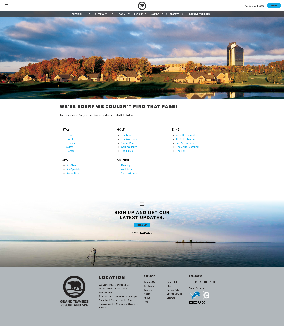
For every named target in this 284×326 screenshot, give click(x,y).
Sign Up (142, 225)
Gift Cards (149, 285)
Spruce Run (127, 143)
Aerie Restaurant (185, 135)
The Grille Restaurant (188, 146)
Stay (65, 129)
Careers (148, 289)
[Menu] (6, 5)
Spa (65, 160)
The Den (180, 150)
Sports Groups (129, 173)
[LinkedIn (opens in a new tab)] (210, 282)
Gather (123, 160)
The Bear (126, 135)
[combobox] (123, 14)
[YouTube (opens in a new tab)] (205, 282)
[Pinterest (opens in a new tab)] (196, 282)
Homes (70, 150)
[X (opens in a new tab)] (200, 282)
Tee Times (127, 150)
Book (274, 5)
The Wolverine (129, 139)
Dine (175, 129)
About (147, 297)
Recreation (72, 173)
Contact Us (149, 282)
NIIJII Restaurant (186, 139)
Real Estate (172, 282)
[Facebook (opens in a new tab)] (191, 282)
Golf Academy (129, 146)
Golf (121, 129)
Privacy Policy (146, 232)
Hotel (69, 139)
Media (147, 293)
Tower (69, 135)
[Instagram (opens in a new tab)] (215, 282)
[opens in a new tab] (195, 293)
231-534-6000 (105, 292)
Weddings (126, 169)
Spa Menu (71, 165)
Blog (169, 285)
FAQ (146, 301)
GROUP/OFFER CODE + (200, 14)
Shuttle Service (174, 293)
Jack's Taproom (185, 143)
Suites (69, 146)
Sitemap (171, 297)
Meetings (126, 165)
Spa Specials (73, 169)
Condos (70, 143)
